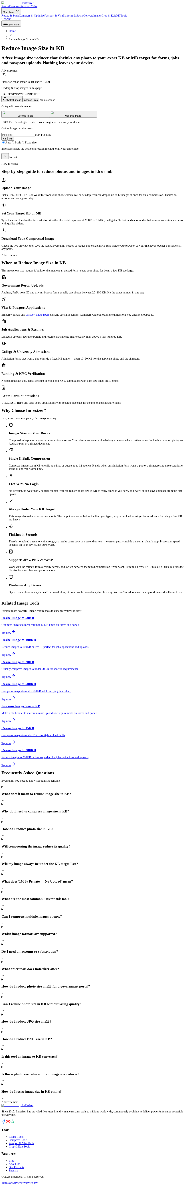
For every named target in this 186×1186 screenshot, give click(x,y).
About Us (14, 1163)
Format (13, 157)
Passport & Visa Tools (21, 1143)
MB (11, 138)
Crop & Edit (109, 15)
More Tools (9, 12)
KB (4, 138)
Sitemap (13, 1170)
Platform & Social (73, 15)
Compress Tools (18, 1140)
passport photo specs (37, 314)
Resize (5, 6)
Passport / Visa (29, 6)
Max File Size (43, 134)
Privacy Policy (29, 1182)
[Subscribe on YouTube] (8, 1122)
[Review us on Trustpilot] (12, 1122)
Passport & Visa (54, 15)
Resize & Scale (10, 15)
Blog (11, 1160)
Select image (14, 100)
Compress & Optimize (32, 15)
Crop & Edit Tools (19, 1146)
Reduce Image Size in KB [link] (24, 39)
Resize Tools (16, 1136)
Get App (6, 18)
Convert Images (92, 15)
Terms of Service (11, 1182)
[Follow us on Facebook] (3, 1122)
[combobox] (5, 156)
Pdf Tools (121, 15)
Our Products (16, 1167)
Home (12, 31)
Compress (15, 6)
